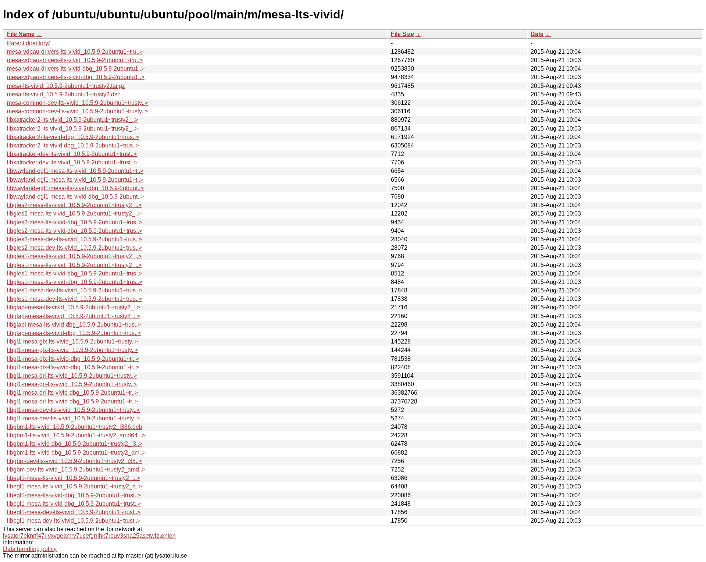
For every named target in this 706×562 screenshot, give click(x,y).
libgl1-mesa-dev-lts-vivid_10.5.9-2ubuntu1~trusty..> (73, 410)
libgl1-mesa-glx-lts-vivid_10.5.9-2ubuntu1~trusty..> (72, 341)
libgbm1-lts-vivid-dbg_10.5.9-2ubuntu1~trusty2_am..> (76, 452)
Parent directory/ (28, 43)
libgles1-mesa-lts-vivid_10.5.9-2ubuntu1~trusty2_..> (74, 256)
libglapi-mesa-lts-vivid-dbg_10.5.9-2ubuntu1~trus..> (74, 324)
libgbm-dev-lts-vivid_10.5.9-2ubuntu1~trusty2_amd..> (76, 469)
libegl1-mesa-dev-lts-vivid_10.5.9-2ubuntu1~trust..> (73, 512)
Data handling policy (30, 549)
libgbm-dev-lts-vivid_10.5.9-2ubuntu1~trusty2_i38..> (74, 461)
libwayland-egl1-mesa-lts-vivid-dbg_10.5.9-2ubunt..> (75, 188)
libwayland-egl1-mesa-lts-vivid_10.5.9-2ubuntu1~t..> (75, 171)
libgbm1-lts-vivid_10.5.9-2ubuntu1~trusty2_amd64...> (76, 435)
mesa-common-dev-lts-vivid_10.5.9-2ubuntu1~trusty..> (77, 103)
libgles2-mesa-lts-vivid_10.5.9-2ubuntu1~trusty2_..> (74, 205)
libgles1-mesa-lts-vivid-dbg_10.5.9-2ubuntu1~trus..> (74, 273)
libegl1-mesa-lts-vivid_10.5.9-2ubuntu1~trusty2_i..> (73, 478)
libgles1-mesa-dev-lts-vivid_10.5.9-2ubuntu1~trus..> (74, 290)
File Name (21, 34)
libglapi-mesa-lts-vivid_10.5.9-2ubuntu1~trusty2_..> (73, 307)
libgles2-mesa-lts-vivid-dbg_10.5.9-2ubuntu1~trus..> (74, 222)
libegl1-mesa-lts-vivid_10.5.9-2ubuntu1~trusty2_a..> (74, 486)
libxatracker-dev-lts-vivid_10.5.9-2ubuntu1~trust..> (72, 154)
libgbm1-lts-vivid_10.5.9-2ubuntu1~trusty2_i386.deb (74, 427)
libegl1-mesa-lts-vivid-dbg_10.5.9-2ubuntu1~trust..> (74, 495)
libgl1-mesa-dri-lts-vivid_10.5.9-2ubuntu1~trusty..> (72, 376)
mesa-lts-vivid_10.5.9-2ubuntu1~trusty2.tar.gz (66, 86)
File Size (402, 34)
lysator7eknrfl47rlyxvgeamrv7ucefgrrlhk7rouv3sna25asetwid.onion (89, 536)
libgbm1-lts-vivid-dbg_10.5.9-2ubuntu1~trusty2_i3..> (74, 444)
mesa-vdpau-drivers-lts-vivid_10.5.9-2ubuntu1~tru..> (75, 52)
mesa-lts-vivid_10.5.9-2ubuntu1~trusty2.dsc (63, 94)
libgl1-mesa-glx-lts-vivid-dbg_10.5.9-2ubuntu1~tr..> (73, 359)
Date (537, 34)
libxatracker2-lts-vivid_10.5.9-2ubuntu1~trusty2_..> (72, 120)
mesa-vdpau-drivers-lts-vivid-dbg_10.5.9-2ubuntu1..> (76, 68)
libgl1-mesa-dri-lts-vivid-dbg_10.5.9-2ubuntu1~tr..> (72, 393)
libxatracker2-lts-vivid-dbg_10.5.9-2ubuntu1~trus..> (73, 137)
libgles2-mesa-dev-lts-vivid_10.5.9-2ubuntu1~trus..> (74, 239)
